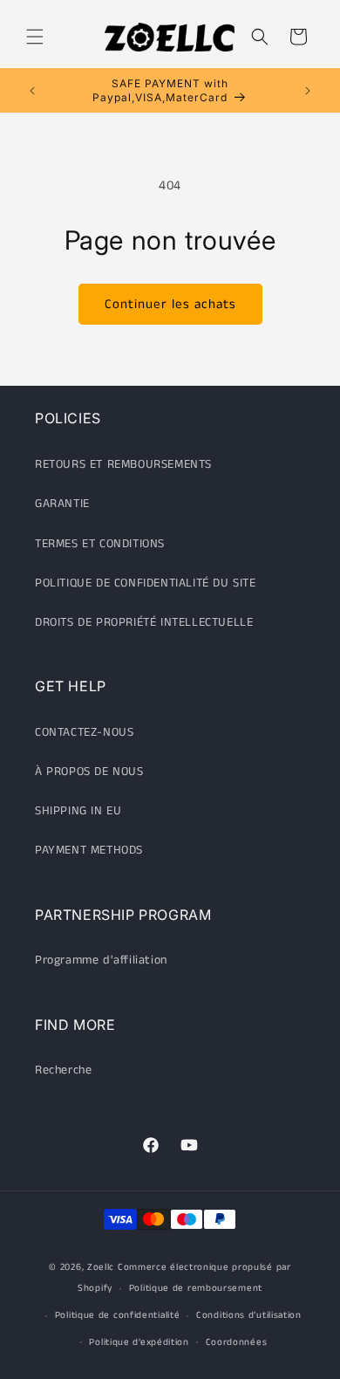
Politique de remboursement (195, 1288)
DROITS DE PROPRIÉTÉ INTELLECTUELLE (144, 622)
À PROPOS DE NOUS (89, 771)
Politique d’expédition (138, 1342)
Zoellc (100, 1267)
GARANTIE (62, 503)
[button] (35, 36)
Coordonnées (237, 1342)
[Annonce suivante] (308, 91)
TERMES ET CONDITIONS (100, 543)
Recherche (63, 1070)
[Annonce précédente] (32, 91)
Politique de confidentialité (117, 1315)
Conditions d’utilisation (249, 1315)
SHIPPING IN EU (78, 811)
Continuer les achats (170, 304)
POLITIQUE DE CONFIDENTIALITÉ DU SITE (145, 583)
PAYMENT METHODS (89, 850)
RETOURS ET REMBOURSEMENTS (123, 464)
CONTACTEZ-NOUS (84, 732)
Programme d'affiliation (101, 960)
